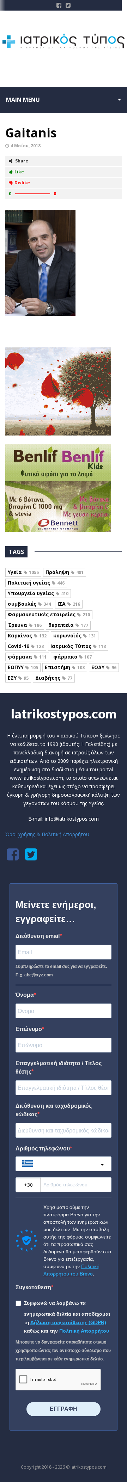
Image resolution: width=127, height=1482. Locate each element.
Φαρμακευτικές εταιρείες (49, 614)
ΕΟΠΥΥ (23, 667)
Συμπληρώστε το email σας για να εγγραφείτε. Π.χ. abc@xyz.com (61, 970)
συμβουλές (29, 603)
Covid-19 (26, 646)
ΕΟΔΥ (103, 667)
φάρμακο (72, 656)
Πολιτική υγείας (36, 582)
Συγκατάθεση (33, 1287)
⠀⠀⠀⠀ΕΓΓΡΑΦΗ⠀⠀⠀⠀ (63, 1409)
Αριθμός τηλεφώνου (43, 1148)
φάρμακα (27, 656)
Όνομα (25, 995)
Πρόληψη (65, 572)
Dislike (22, 183)
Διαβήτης (53, 677)
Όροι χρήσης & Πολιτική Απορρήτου (47, 834)
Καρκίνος (27, 635)
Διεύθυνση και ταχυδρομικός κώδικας (54, 1110)
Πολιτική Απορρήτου (84, 1331)
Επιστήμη (65, 667)
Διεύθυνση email (38, 936)
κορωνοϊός (74, 635)
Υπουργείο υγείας (38, 593)
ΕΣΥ (18, 677)
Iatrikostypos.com (64, 713)
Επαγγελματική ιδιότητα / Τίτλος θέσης (59, 1067)
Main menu (23, 100)
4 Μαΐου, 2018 (26, 146)
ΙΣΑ (69, 603)
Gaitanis (31, 132)
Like (19, 172)
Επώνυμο (29, 1029)
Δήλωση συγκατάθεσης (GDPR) (68, 1322)
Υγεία (23, 572)
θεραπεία (68, 625)
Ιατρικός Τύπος (78, 646)
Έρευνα (25, 625)
